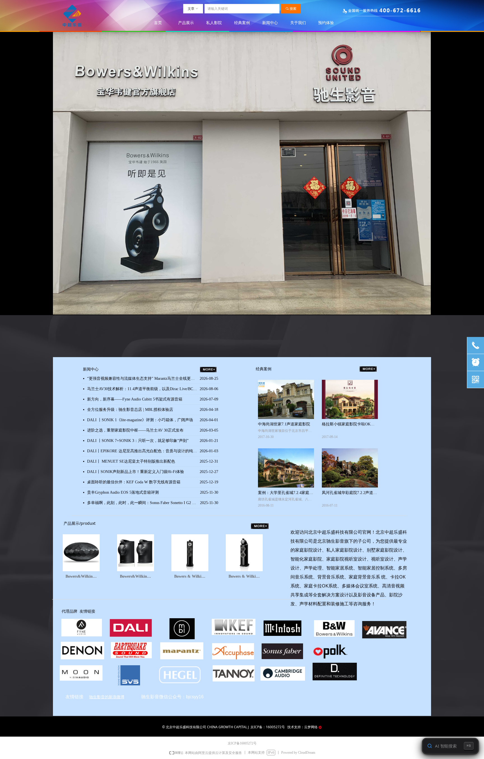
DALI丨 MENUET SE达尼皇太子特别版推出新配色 (131, 461)
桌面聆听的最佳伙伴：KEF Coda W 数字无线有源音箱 (133, 482)
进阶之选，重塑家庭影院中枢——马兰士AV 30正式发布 (135, 430)
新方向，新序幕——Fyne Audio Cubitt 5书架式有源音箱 (134, 399)
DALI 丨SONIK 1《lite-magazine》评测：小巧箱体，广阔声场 (140, 420)
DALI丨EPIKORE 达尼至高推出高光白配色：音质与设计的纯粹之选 (142, 451)
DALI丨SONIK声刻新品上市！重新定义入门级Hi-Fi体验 (135, 472)
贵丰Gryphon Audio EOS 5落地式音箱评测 (123, 492)
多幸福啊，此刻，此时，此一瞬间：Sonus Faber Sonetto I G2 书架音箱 (142, 503)
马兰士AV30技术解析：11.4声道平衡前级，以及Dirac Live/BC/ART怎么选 (142, 389)
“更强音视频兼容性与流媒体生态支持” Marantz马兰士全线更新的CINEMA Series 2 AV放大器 (142, 378)
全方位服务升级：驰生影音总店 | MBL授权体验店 (130, 409)
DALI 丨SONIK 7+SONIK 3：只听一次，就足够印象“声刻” (138, 441)
